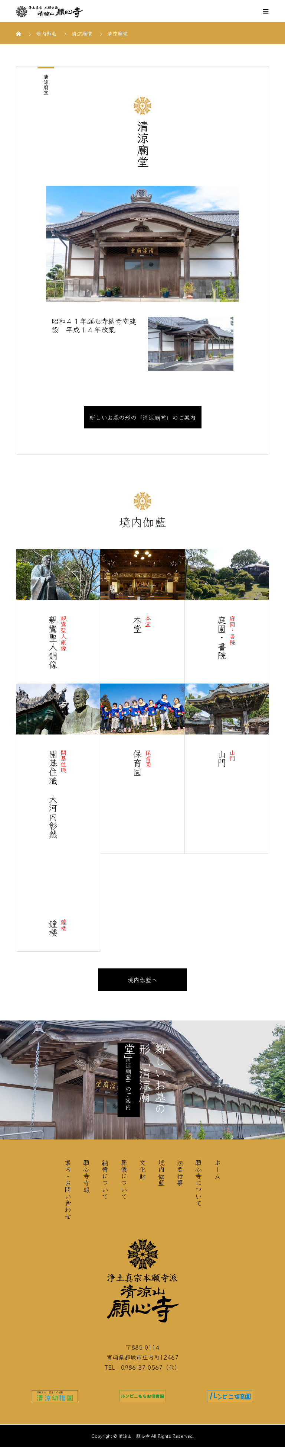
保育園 (148, 758)
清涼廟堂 (46, 84)
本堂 (148, 621)
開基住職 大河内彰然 (52, 794)
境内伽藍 (161, 1172)
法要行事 (180, 1172)
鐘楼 (63, 925)
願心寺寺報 (86, 1176)
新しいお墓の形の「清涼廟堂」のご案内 (142, 417)
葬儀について (124, 1179)
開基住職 (63, 761)
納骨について (105, 1179)
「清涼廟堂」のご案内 (128, 1080)
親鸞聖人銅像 (63, 633)
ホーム (217, 1169)
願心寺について (198, 1182)
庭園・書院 (232, 630)
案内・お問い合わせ (68, 1189)
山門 (232, 755)
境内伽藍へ (142, 979)
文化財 (142, 1169)
